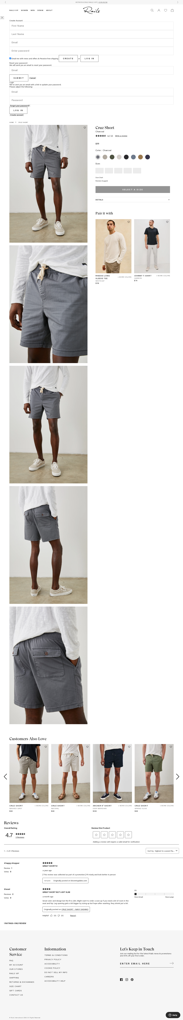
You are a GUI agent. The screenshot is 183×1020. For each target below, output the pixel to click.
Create (68, 58)
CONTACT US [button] (16, 995)
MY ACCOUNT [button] (16, 964)
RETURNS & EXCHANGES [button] (21, 982)
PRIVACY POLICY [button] (52, 959)
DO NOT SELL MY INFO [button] (55, 972)
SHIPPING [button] (14, 977)
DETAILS (99, 199)
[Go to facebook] (121, 980)
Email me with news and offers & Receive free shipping (35, 58)
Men (33, 10)
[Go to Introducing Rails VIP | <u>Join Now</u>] (91, 2)
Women (24, 10)
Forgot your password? (20, 105)
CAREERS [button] (49, 976)
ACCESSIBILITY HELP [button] (55, 981)
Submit (19, 78)
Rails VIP (13, 10)
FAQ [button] (11, 960)
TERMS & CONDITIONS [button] (56, 955)
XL (128, 170)
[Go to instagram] (126, 980)
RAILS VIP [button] (14, 973)
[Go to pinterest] (132, 980)
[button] (159, 10)
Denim (40, 10)
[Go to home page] (91, 10)
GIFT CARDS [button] (15, 990)
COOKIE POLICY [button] (52, 968)
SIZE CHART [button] (15, 986)
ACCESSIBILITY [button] (52, 963)
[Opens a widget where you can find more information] (173, 1015)
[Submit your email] (172, 963)
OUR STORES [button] (16, 969)
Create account (16, 115)
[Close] (2, 17)
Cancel (33, 78)
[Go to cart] (172, 10)
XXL (137, 170)
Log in (89, 58)
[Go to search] (152, 10)
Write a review (121, 135)
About (49, 10)
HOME (11, 122)
